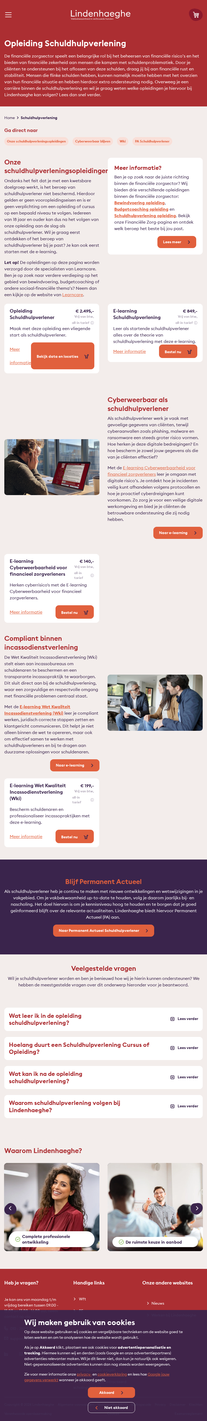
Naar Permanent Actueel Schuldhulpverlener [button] (99, 930)
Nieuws (157, 1303)
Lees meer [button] (172, 241)
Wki (123, 141)
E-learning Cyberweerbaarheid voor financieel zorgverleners (38, 567)
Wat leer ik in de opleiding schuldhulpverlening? (45, 1019)
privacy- (84, 1374)
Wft (82, 1299)
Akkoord (107, 1392)
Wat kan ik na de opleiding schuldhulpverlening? (45, 1077)
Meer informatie (20, 355)
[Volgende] (197, 1209)
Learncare (72, 294)
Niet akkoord (116, 1407)
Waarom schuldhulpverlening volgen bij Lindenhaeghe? (64, 1106)
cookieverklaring (112, 1374)
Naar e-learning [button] (173, 532)
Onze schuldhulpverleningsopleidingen (36, 141)
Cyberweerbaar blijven (92, 141)
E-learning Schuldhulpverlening (137, 314)
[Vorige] (10, 1209)
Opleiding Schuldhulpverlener (32, 314)
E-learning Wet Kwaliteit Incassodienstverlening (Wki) (38, 791)
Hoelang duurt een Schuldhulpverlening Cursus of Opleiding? (79, 1048)
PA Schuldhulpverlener (152, 141)
